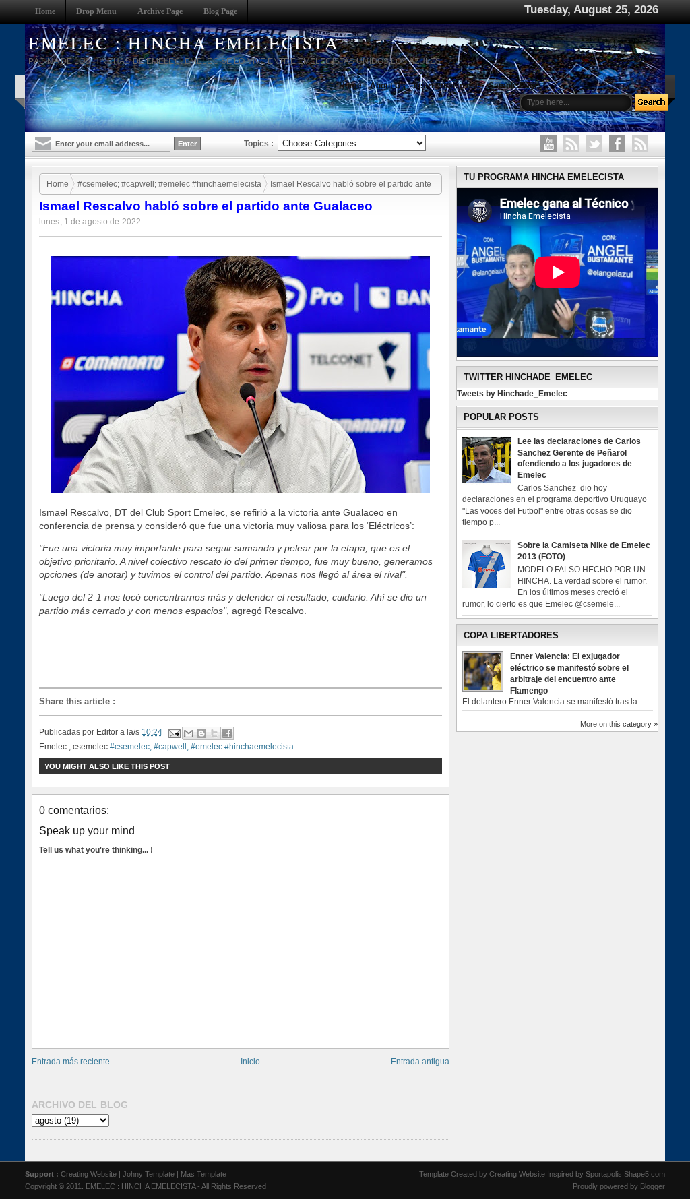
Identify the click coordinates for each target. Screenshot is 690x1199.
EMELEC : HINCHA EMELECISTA (184, 42)
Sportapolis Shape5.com (625, 1174)
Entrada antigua (420, 1061)
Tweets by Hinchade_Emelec (512, 393)
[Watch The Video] (548, 143)
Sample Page (514, 85)
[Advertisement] (244, 652)
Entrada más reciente (71, 1061)
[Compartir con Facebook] (227, 733)
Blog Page (220, 11)
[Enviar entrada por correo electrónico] (173, 732)
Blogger (652, 1186)
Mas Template (203, 1174)
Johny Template (149, 1174)
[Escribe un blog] (201, 733)
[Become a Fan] (617, 143)
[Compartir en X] (214, 733)
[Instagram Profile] (571, 143)
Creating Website (89, 1174)
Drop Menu (96, 11)
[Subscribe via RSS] (640, 143)
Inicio (250, 1061)
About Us (388, 85)
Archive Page (160, 11)
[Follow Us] (594, 143)
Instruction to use (447, 85)
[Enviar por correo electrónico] (188, 733)
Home (45, 11)
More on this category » (619, 724)
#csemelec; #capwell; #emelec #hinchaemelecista (169, 184)
